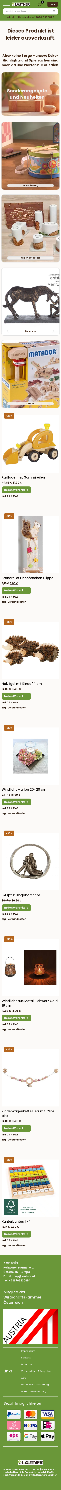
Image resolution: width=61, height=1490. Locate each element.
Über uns (27, 1364)
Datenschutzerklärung (35, 1384)
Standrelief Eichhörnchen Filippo (28, 578)
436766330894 (20, 1280)
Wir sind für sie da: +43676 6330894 (30, 17)
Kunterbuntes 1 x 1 (16, 1221)
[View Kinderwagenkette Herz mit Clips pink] (30, 1077)
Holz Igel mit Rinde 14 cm (22, 683)
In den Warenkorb (16, 490)
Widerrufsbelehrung (33, 1391)
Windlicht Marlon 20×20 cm (24, 789)
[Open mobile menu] (6, 4)
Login (52, 4)
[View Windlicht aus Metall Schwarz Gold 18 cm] (30, 967)
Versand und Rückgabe (36, 1371)
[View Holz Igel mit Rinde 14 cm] (30, 650)
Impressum (28, 1351)
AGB (23, 1378)
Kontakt (26, 1357)
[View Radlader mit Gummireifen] (30, 444)
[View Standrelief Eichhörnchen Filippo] (30, 544)
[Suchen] (54, 11)
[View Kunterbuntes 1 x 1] (30, 1188)
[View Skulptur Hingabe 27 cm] (30, 861)
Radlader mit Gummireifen (23, 477)
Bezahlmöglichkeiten (23, 1403)
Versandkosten (17, 602)
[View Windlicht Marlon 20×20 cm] (30, 756)
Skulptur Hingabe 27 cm (21, 895)
